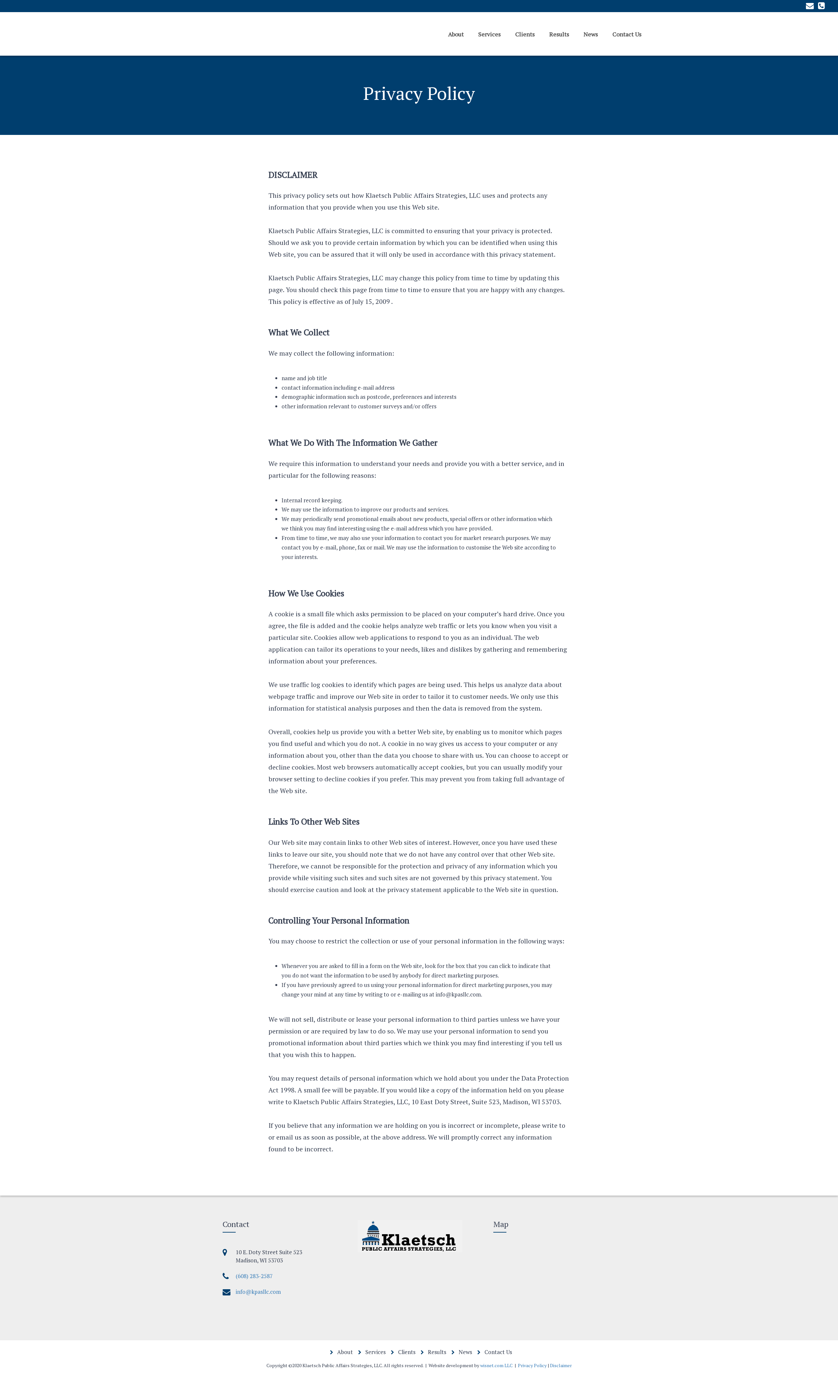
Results (559, 34)
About (456, 34)
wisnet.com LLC (496, 1365)
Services (489, 34)
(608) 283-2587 (254, 1276)
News (591, 34)
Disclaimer (561, 1365)
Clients (525, 34)
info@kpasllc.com (258, 1291)
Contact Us (627, 34)
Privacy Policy (532, 1365)
